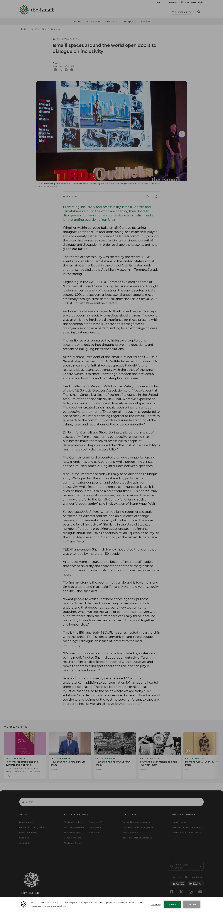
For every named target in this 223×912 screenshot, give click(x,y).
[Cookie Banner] (111, 904)
